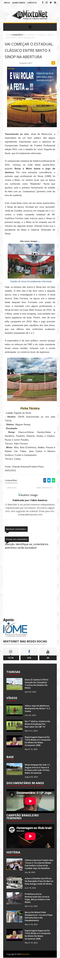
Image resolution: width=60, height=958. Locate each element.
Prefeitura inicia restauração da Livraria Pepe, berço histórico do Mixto (37, 898)
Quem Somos (18, 2)
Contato (32, 2)
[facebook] (42, 2)
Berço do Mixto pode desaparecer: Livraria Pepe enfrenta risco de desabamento (38, 916)
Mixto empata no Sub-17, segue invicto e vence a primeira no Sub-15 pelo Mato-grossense (37, 768)
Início (7, 2)
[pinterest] (55, 2)
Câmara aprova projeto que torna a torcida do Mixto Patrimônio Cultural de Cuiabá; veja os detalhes (39, 864)
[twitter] (51, 2)
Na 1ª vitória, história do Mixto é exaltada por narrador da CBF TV (37, 724)
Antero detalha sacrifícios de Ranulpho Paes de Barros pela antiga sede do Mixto (39, 881)
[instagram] (46, 2)
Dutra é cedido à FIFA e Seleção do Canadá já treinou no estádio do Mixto (36, 683)
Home (8, 35)
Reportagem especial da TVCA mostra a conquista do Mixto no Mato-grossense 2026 (38, 741)
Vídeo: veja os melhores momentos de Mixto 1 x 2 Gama (37, 708)
